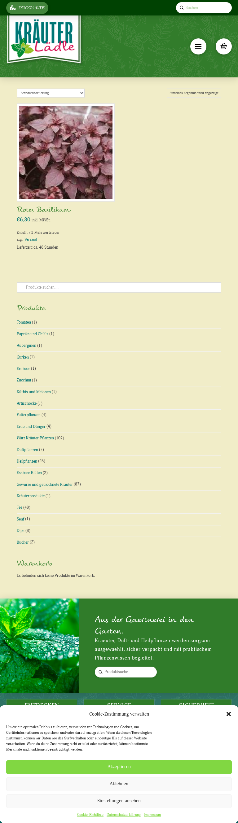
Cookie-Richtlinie (90, 814)
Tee (19, 507)
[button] (229, 714)
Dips (20, 530)
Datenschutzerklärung (124, 814)
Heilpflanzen (27, 461)
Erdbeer (23, 368)
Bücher (23, 542)
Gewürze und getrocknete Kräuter (45, 484)
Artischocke (27, 403)
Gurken (23, 357)
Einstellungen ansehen (119, 801)
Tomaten (24, 322)
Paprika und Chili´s (32, 334)
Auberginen (26, 345)
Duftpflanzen (27, 449)
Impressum (152, 814)
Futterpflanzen (29, 414)
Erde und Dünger (31, 426)
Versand (30, 239)
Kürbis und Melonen (34, 392)
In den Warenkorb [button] (68, 190)
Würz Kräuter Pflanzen (35, 438)
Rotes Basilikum (43, 210)
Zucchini (24, 380)
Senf (20, 519)
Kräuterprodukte (31, 496)
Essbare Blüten (29, 472)
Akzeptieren (119, 767)
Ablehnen (119, 784)
